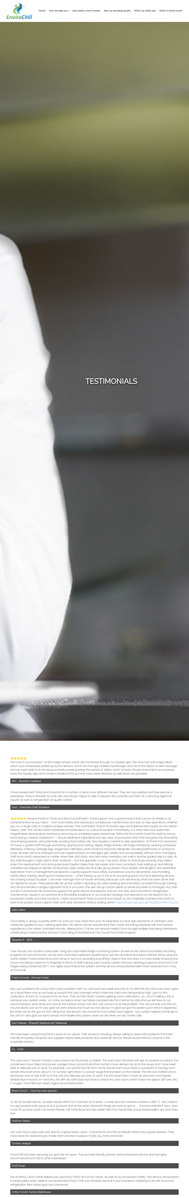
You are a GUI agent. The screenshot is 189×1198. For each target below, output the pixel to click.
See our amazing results (117, 10)
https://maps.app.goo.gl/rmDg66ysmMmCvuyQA (147, 902)
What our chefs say (145, 10)
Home (42, 10)
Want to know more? (170, 10)
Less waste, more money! (86, 10)
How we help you (58, 10)
